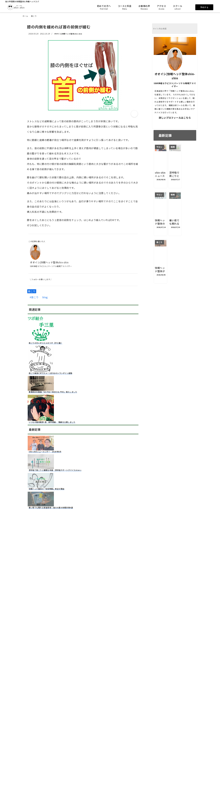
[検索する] (193, 28)
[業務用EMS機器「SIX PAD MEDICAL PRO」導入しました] (41, 389)
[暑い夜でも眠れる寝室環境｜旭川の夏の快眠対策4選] (41, 504)
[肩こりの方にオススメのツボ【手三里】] (41, 340)
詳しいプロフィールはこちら (175, 117)
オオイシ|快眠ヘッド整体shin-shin (68, 33)
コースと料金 (125, 7)
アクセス (161, 7)
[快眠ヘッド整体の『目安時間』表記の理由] (41, 486)
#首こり (34, 297)
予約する (204, 7)
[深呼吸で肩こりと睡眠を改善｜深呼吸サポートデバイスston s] (41, 467)
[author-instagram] (185, 123)
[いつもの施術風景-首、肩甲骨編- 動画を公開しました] (41, 419)
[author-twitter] (164, 123)
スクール (177, 7)
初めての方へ (104, 7)
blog (45, 297)
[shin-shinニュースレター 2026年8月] (41, 448)
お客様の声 (144, 7)
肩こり (31, 291)
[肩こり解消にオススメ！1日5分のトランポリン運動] (41, 370)
